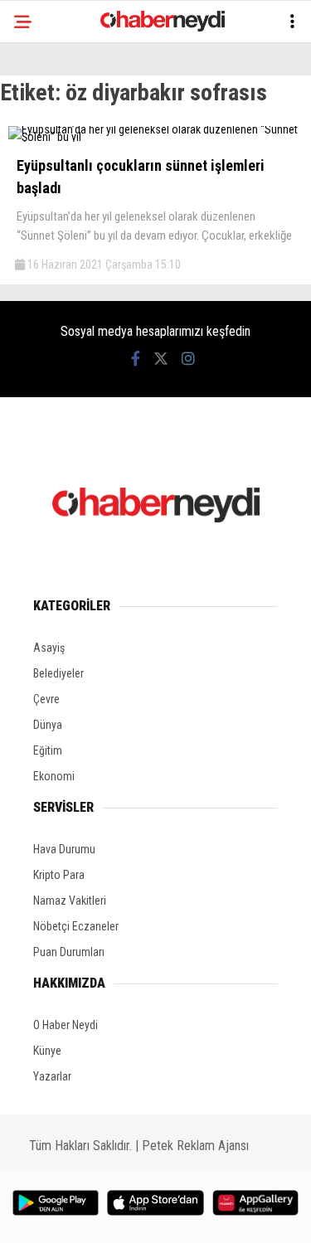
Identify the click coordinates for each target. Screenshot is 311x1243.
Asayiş (49, 647)
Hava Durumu (64, 849)
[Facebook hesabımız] (135, 358)
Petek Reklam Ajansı (195, 1145)
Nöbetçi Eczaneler (76, 926)
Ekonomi (54, 776)
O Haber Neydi (65, 1025)
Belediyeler (58, 673)
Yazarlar (52, 1076)
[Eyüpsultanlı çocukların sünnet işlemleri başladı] (155, 136)
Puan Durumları (68, 952)
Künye (47, 1050)
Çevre (46, 699)
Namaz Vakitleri (69, 900)
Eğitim (47, 750)
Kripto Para (59, 874)
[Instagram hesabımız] (188, 358)
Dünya (47, 724)
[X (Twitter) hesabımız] (160, 358)
